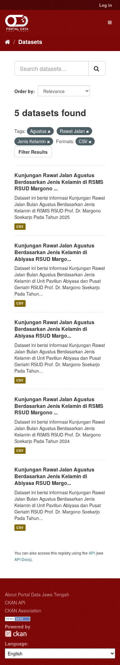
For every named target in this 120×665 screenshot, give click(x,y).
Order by (23, 91)
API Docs (22, 559)
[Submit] (97, 68)
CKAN (16, 633)
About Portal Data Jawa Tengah (37, 594)
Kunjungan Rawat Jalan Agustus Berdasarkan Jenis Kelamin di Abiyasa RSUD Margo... (54, 252)
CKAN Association (23, 610)
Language (16, 643)
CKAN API (15, 602)
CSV (19, 226)
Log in (105, 5)
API (92, 553)
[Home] (7, 41)
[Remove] (49, 131)
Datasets (30, 42)
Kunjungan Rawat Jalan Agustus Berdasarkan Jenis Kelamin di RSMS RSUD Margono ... (58, 181)
